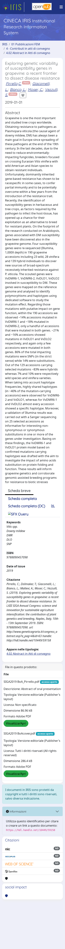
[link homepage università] (42, 7)
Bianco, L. (18, 89)
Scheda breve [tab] (19, 490)
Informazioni (17, 811)
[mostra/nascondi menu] (61, 7)
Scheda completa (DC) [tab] (26, 506)
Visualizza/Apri (16, 723)
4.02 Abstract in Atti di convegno (28, 53)
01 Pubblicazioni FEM (25, 44)
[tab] (53, 506)
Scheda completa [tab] (22, 498)
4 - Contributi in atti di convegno (28, 49)
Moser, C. (35, 89)
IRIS (4, 44)
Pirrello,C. (13, 83)
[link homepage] (13, 7)
